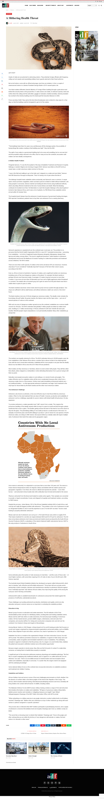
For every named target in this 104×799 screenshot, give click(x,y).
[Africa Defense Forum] (5, 5)
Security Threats (51, 5)
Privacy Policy (52, 796)
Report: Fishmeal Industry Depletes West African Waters (53, 733)
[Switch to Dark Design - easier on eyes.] (99, 5)
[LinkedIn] (2, 80)
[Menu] (3, 1)
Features (9, 13)
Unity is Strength (32, 756)
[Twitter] (2, 77)
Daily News (32, 5)
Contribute (69, 5)
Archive (76, 5)
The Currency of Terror (56, 756)
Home (26, 5)
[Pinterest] (2, 84)
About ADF (60, 5)
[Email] (2, 88)
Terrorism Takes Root (11, 756)
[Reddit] (2, 91)
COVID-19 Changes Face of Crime (28, 733)
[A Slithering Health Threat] (38, 48)
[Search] (101, 5)
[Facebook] (2, 73)
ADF (11, 23)
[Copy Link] (2, 99)
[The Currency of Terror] (61, 748)
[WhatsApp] (2, 95)
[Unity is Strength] (38, 748)
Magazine (40, 5)
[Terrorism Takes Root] (16, 748)
